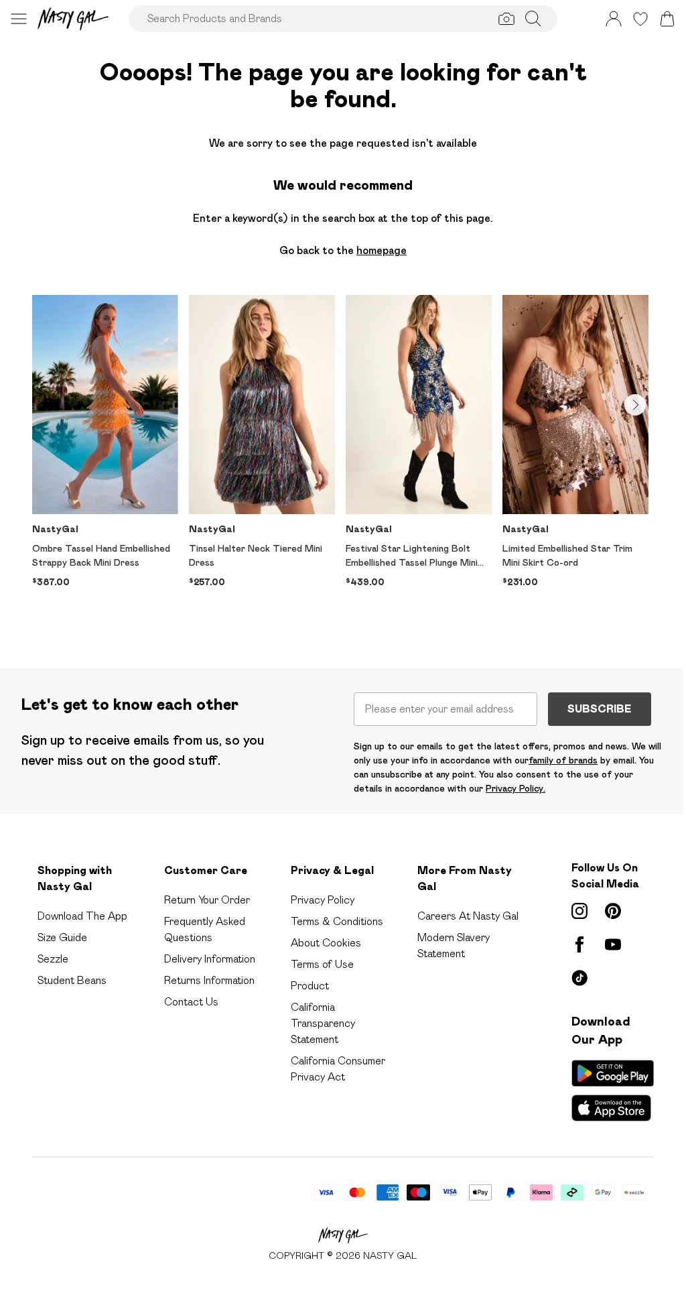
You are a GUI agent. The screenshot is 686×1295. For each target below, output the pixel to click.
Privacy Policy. (515, 788)
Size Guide (62, 937)
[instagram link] (579, 911)
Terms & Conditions (337, 921)
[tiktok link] (579, 978)
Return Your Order (207, 900)
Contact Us (191, 1001)
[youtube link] (613, 944)
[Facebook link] (579, 944)
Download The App (82, 916)
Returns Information (209, 980)
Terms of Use (322, 964)
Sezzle (53, 959)
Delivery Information (209, 959)
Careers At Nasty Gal (468, 916)
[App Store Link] (612, 1090)
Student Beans (72, 980)
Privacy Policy (322, 900)
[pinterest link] (613, 911)
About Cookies (326, 942)
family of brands (563, 760)
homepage (381, 250)
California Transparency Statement (323, 1023)
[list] (343, 460)
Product (310, 985)
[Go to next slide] (635, 405)
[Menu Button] (19, 19)
